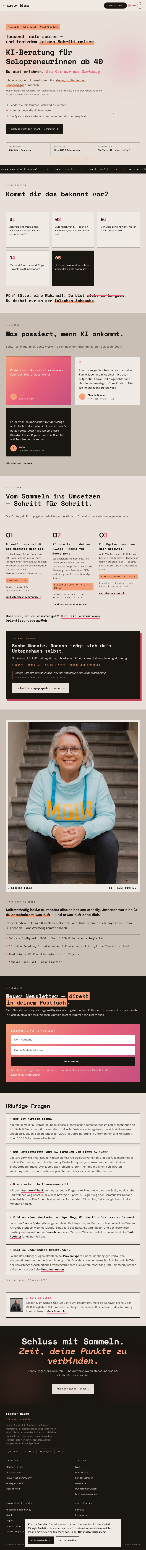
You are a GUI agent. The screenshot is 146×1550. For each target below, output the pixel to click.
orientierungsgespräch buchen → (40, 688)
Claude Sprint (31, 1223)
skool (61, 1451)
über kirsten (81, 1472)
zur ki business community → (70, 604)
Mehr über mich (57, 1311)
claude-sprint (13, 1472)
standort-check (14, 1467)
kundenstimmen (84, 1478)
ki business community (19, 1478)
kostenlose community (18, 1509)
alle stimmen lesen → (19, 463)
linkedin (29, 1451)
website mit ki (13, 1488)
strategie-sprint (14, 1483)
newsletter (81, 1483)
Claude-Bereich (45, 1232)
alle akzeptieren (41, 1540)
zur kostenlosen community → (23, 596)
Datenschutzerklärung (92, 1531)
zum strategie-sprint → (113, 593)
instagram (46, 1451)
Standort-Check (32, 1190)
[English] (134, 5)
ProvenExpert (72, 1256)
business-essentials (86, 1494)
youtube (13, 1451)
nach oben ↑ (132, 1544)
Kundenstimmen (52, 1269)
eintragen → (73, 1061)
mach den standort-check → (73, 1388)
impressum (81, 1515)
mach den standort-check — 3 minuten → (34, 128)
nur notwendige (67, 1540)
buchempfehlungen (86, 1488)
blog (77, 1467)
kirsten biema (17, 5)
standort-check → (115, 5)
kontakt (79, 1509)
